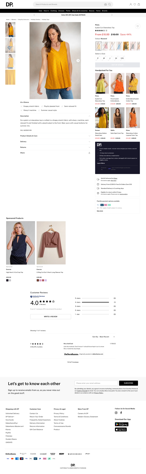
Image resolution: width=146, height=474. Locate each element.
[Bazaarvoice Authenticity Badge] (37, 297)
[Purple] (46, 280)
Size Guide (10, 420)
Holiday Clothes (35, 19)
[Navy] (7, 280)
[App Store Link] (121, 426)
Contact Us (34, 413)
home (7, 19)
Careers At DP (83, 413)
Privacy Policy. (98, 393)
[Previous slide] (34, 15)
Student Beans (11, 439)
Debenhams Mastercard (14, 426)
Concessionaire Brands (62, 426)
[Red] (43, 280)
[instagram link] (116, 413)
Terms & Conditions (61, 417)
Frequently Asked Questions (40, 420)
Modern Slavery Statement (88, 417)
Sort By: (95, 337)
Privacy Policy (59, 413)
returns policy (124, 194)
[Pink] (40, 280)
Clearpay (9, 436)
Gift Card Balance (36, 429)
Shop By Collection (23, 19)
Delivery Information (37, 423)
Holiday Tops (45, 19)
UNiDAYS (9, 442)
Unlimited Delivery (12, 413)
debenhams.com (97, 354)
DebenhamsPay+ (12, 423)
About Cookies (59, 420)
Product (57, 429)
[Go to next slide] (78, 60)
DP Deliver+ (10, 417)
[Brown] (38, 280)
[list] (55, 60)
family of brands (82, 391)
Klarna (8, 429)
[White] (10, 280)
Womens (13, 19)
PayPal (8, 433)
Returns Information (37, 426)
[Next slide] (112, 15)
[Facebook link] (121, 413)
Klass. (97, 25)
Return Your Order (36, 417)
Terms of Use (58, 423)
